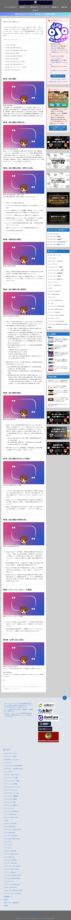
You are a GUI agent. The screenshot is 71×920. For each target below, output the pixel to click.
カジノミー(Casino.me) (54, 285)
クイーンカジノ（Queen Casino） (13, 829)
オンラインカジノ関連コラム (55, 279)
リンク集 (46, 916)
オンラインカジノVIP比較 (10, 783)
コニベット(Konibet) (9, 832)
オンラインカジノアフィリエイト (12, 787)
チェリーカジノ (52, 297)
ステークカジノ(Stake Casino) (12, 838)
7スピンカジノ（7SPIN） (10, 756)
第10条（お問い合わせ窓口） (14, 70)
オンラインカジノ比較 (10, 802)
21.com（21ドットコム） (55, 255)
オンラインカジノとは (53, 234)
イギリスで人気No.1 (56, 58)
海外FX (6, 899)
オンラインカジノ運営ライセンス (56, 244)
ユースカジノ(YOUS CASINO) (56, 315)
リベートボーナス (45, 7)
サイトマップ (52, 916)
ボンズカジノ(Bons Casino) (55, 309)
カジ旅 (50, 288)
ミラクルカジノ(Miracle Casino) (12, 875)
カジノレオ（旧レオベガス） (11, 817)
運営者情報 (40, 916)
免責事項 (24, 709)
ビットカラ (51, 303)
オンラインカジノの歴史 (54, 236)
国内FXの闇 (64, 7)
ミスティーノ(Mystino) (54, 312)
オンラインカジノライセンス (11, 793)
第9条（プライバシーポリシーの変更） (16, 67)
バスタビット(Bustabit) (10, 851)
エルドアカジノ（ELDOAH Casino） (13, 768)
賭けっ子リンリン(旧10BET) (11, 902)
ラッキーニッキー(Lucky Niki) (56, 321)
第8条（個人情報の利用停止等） (14, 64)
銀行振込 (53, 48)
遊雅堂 (6, 905)
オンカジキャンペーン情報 (55, 267)
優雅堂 (50, 327)
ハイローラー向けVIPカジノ (10, 7)
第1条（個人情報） (11, 45)
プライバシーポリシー (21, 916)
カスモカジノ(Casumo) (54, 291)
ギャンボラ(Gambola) (54, 294)
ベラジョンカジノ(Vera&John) (56, 306)
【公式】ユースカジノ (57, 128)
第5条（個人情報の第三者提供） (14, 56)
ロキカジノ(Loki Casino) (10, 887)
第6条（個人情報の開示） (13, 59)
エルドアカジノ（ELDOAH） (56, 261)
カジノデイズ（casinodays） (11, 811)
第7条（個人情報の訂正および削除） (16, 61)
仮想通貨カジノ (55, 7)
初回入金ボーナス (34, 7)
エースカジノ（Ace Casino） (11, 774)
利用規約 (34, 916)
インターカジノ (52, 258)
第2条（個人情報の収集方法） (14, 47)
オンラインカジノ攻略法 (54, 276)
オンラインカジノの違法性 (55, 239)
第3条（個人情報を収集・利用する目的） (17, 50)
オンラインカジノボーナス (11, 790)
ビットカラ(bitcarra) (9, 857)
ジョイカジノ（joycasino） (11, 835)
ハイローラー (7, 847)
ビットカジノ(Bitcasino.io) (55, 300)
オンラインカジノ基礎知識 (55, 273)
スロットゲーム (8, 841)
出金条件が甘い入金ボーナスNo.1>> (58, 81)
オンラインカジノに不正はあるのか (57, 242)
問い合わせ (35, 10)
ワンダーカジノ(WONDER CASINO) (57, 324)
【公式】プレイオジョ (58, 76)
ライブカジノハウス (53, 318)
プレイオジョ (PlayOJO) (10, 863)
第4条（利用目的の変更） (13, 53)
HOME (36, 913)
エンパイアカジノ (52, 264)
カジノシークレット (53, 282)
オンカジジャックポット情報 (55, 270)
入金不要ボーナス (24, 7)
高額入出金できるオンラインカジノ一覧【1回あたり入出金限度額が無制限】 (35, 14)
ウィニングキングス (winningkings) (13, 765)
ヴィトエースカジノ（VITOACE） (13, 893)
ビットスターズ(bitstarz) (10, 860)
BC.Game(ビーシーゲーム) (11, 759)
